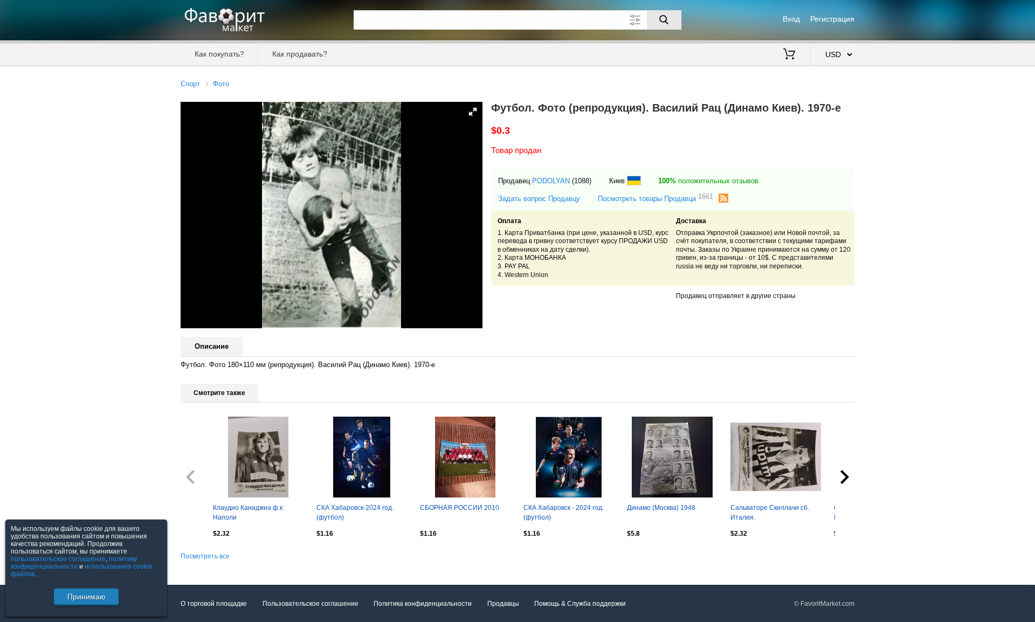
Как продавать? (299, 54)
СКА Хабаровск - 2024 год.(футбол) (563, 512)
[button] (472, 111)
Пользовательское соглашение (310, 603)
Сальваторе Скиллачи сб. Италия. (769, 512)
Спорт (190, 84)
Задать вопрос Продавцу (539, 199)
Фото (221, 84)
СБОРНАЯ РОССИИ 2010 (459, 508)
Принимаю (86, 596)
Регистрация (832, 19)
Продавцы (503, 603)
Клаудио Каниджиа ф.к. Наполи (248, 512)
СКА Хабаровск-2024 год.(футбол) (355, 512)
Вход (791, 19)
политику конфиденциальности (74, 562)
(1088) (581, 181)
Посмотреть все (205, 556)
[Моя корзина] (789, 55)
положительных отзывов (708, 181)
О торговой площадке (214, 603)
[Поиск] (664, 20)
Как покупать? (219, 54)
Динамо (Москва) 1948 (661, 508)
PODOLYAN (551, 181)
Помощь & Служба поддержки (580, 603)
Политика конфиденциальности (423, 603)
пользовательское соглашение (58, 559)
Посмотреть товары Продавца (655, 198)
